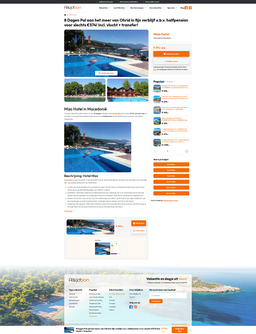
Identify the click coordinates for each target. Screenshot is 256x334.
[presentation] (156, 151)
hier (154, 70)
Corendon (112, 307)
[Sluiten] (190, 329)
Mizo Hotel (161, 34)
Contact (132, 297)
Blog (182, 8)
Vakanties (103, 8)
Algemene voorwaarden (179, 324)
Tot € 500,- (171, 170)
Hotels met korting (95, 300)
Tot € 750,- (171, 176)
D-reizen (112, 303)
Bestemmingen (137, 8)
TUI (110, 297)
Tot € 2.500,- (171, 193)
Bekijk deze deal (172, 54)
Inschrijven (156, 301)
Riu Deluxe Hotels (95, 313)
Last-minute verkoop (96, 297)
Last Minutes (119, 8)
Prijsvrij (111, 310)
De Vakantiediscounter (117, 294)
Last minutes (73, 297)
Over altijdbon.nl (135, 294)
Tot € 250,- (171, 164)
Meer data (140, 231)
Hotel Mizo (68, 180)
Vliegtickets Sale (95, 303)
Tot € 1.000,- (171, 182)
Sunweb (112, 300)
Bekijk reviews (172, 61)
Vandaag (169, 81)
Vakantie (72, 294)
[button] (167, 151)
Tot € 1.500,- (171, 188)
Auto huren (93, 316)
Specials (171, 8)
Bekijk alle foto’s (108, 73)
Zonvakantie (73, 303)
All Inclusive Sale (94, 294)
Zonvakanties (155, 8)
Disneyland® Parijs (95, 307)
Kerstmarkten (94, 310)
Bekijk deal (140, 223)
